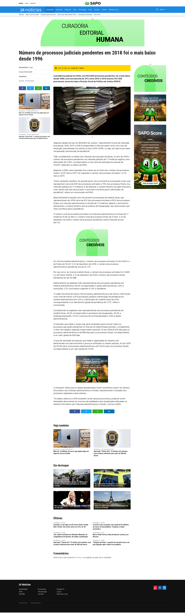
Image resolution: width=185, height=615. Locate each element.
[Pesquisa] (157, 9)
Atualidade (22, 76)
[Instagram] (155, 588)
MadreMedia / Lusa (26, 67)
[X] (164, 588)
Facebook (79, 557)
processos (21, 81)
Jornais (33, 3)
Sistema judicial (29, 81)
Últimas (57, 518)
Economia (22, 111)
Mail (27, 3)
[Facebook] (160, 588)
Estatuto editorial (36, 603)
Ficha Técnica (23, 603)
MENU (21, 3)
